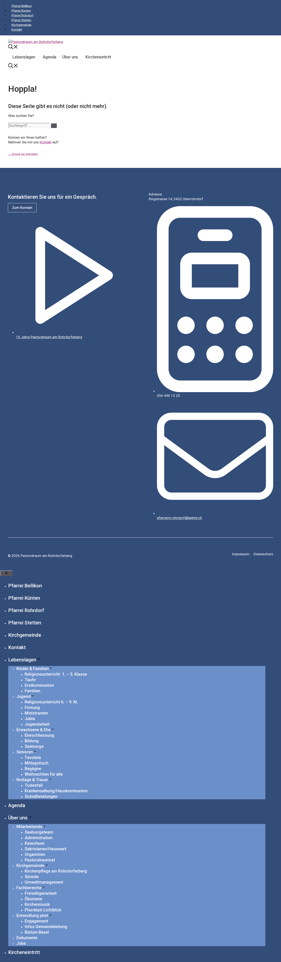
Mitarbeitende (29, 826)
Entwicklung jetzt (32, 915)
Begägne (33, 768)
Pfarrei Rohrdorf (23, 15)
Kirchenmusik (37, 904)
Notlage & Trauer (32, 779)
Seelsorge (34, 746)
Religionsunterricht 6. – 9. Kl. (51, 701)
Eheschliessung (39, 735)
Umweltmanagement (44, 882)
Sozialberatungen (41, 796)
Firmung (32, 707)
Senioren (24, 751)
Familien (32, 690)
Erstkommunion (39, 685)
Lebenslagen (23, 57)
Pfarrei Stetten (21, 20)
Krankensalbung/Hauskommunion (56, 790)
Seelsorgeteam (39, 832)
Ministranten (36, 713)
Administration (38, 837)
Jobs (21, 943)
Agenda (49, 57)
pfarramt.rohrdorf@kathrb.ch (179, 518)
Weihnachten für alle (44, 774)
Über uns (70, 57)
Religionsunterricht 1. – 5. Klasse (56, 674)
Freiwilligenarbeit (41, 893)
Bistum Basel (37, 932)
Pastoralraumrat (40, 859)
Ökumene (33, 898)
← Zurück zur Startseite (23, 154)
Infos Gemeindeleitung (46, 926)
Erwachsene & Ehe (33, 729)
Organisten (35, 854)
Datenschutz (263, 554)
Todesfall (34, 785)
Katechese (34, 843)
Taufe (30, 679)
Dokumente (26, 937)
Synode (32, 876)
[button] (13, 47)
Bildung (32, 740)
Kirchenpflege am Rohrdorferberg (56, 871)
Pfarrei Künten (21, 11)
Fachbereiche (29, 887)
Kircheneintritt (98, 57)
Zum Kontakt (22, 208)
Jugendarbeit (37, 724)
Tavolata (33, 757)
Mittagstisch (36, 763)
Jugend (23, 696)
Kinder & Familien (32, 668)
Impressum (241, 554)
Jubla (30, 718)
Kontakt (17, 29)
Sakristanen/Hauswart (45, 848)
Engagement (36, 921)
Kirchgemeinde (21, 25)
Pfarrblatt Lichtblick (43, 909)
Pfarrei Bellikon (22, 6)
